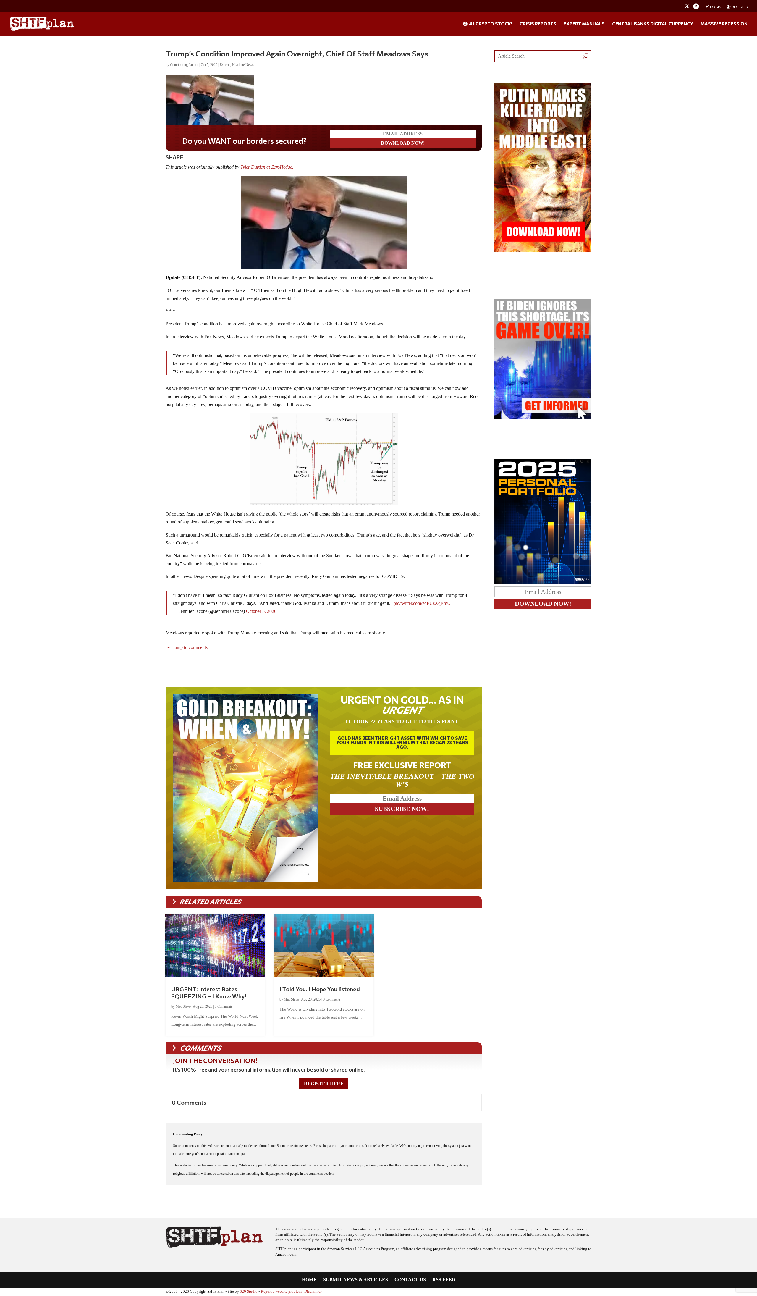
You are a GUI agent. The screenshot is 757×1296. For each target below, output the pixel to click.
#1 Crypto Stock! (490, 24)
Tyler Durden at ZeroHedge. (267, 166)
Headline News (243, 65)
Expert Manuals (584, 24)
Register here (324, 1083)
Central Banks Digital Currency (652, 24)
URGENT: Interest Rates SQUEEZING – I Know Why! (208, 992)
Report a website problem (281, 1291)
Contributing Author (184, 65)
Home (309, 1280)
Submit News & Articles (355, 1280)
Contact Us (410, 1280)
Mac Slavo (183, 1006)
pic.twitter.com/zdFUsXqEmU (422, 603)
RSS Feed (443, 1280)
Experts (225, 65)
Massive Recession (724, 24)
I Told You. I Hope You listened (319, 989)
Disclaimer (312, 1291)
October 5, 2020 (261, 611)
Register (739, 7)
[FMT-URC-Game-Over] (542, 417)
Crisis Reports (538, 24)
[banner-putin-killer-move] (542, 250)
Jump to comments (190, 647)
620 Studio (249, 1291)
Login (715, 7)
